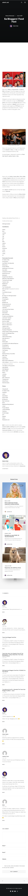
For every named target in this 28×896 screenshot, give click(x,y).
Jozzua (14, 176)
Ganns (3, 418)
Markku (14, 104)
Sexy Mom (4, 270)
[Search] (21, 2)
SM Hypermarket (6, 223)
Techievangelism (6, 305)
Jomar (3, 253)
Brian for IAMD (5, 321)
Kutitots (4, 340)
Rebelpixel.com (5, 419)
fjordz (3, 624)
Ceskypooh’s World (6, 271)
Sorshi (10, 189)
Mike (24, 176)
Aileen (3, 181)
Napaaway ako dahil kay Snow (13, 567)
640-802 (16, 431)
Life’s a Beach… (5, 362)
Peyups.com (16, 102)
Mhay (9, 89)
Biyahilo (4, 300)
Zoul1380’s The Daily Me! (8, 263)
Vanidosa (4, 357)
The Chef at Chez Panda (8, 309)
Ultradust (4, 285)
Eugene (9, 178)
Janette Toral (5, 326)
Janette (10, 156)
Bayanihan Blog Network (8, 404)
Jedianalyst (5, 335)
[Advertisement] (14, 54)
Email (4, 852)
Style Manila (5, 367)
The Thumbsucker (6, 287)
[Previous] (14, 579)
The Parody (5, 350)
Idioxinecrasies (5, 382)
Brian (3, 402)
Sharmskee (5, 312)
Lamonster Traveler (6, 317)
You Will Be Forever (6, 292)
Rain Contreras (5, 314)
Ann (3, 414)
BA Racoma (5, 399)
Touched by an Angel (7, 280)
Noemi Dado (5, 397)
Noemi (13, 156)
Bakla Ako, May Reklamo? (8, 278)
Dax (16, 149)
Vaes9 (3, 352)
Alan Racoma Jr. (6, 338)
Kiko (12, 149)
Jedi (3, 234)
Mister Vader (5, 370)
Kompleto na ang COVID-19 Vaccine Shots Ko (12, 536)
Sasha (11, 176)
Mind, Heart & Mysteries (7, 360)
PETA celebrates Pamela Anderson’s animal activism (12, 503)
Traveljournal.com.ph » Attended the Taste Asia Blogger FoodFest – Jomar (13, 690)
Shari (23, 154)
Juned (3, 406)
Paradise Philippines (7, 329)
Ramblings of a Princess (7, 268)
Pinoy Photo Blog (6, 319)
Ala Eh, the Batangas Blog (8, 333)
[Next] (16, 579)
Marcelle (8, 191)
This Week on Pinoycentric (8, 365)
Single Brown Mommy (7, 276)
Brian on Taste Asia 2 (7, 324)
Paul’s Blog (4, 297)
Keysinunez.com (6, 273)
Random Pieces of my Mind (8, 353)
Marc (18, 176)
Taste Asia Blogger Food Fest (9, 637)
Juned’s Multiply (6, 409)
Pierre (21, 176)
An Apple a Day (5, 259)
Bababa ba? (5, 283)
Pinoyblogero (5, 299)
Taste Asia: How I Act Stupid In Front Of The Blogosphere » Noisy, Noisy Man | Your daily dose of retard (12, 655)
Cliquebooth (5, 389)
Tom (3, 294)
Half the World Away (7, 336)
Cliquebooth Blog (6, 348)
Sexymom (4, 248)
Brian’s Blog (5, 311)
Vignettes (4, 307)
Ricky (20, 194)
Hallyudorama (22, 466)
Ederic (3, 372)
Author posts (5, 468)
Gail (3, 156)
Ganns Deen (5, 358)
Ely (3, 239)
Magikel (4, 375)
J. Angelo (4, 178)
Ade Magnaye (5, 369)
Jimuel (3, 185)
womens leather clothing (8, 426)
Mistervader (5, 341)
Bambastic (4, 275)
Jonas (3, 250)
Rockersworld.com (6, 304)
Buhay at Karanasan (10, 15)
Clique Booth (15, 89)
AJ (12, 178)
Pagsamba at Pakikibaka (17, 485)
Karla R (6, 156)
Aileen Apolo (5, 734)
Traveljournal (5, 379)
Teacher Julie (5, 282)
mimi (3, 805)
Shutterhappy (5, 413)
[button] (25, 2)
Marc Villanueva (6, 377)
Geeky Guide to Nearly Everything (10, 331)
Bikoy (15, 197)
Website (4, 859)
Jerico (3, 290)
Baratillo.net (5, 302)
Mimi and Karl (5, 288)
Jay (3, 236)
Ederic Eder (15, 25)
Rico (3, 231)
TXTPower (17, 106)
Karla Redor (5, 395)
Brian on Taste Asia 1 (7, 323)
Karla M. (8, 149)
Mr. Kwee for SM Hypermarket (9, 295)
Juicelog (4, 374)
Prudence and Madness (7, 316)
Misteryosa (4, 265)
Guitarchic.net (5, 346)
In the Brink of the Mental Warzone (10, 343)
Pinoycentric (5, 261)
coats (9, 428)
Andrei (23, 194)
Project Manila (5, 266)
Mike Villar (4, 355)
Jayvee (6, 189)
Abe (18, 156)
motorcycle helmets (6, 430)
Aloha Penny (5, 381)
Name (4, 845)
